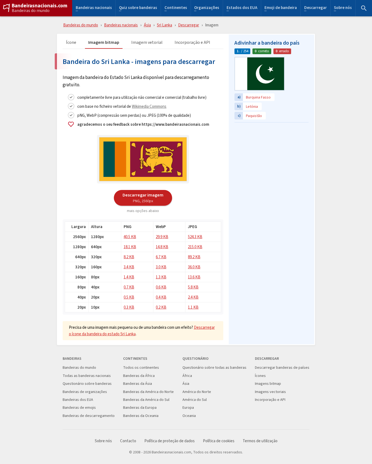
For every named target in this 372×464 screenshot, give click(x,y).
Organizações (206, 8)
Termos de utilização (260, 441)
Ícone (71, 42)
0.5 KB (129, 297)
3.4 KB (129, 267)
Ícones (260, 376)
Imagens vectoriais (270, 392)
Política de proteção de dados (169, 441)
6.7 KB (161, 256)
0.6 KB (161, 287)
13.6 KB (194, 277)
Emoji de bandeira (280, 8)
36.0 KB (194, 267)
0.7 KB (129, 287)
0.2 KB (161, 307)
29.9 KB (162, 236)
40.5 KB (130, 236)
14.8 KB (162, 246)
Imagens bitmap (268, 383)
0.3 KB (129, 307)
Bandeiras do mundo (31, 10)
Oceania (189, 416)
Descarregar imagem (143, 197)
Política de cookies (218, 441)
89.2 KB (194, 256)
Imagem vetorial (147, 42)
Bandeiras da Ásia (137, 383)
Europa (188, 407)
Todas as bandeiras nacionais (87, 376)
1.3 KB (161, 277)
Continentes (175, 8)
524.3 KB (195, 236)
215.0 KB (195, 246)
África (187, 376)
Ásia (147, 25)
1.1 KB (193, 307)
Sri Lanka (164, 25)
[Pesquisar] (364, 8)
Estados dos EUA (242, 8)
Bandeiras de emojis (79, 407)
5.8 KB (193, 287)
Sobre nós (343, 8)
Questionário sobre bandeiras (87, 383)
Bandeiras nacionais (94, 8)
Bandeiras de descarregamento (89, 416)
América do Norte (196, 392)
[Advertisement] (271, 159)
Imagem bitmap (103, 42)
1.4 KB (129, 277)
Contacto (128, 441)
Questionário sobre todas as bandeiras (214, 367)
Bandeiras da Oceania (140, 416)
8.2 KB (129, 256)
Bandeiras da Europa (140, 407)
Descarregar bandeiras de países (282, 367)
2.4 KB (193, 297)
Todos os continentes (141, 367)
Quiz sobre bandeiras (138, 8)
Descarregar (315, 8)
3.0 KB (161, 267)
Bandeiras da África (139, 376)
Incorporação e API (192, 42)
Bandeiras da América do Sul (146, 399)
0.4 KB (161, 297)
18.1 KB (130, 246)
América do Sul (194, 399)
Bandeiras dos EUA (78, 399)
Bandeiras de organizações (85, 392)
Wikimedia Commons (149, 106)
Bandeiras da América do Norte (148, 392)
